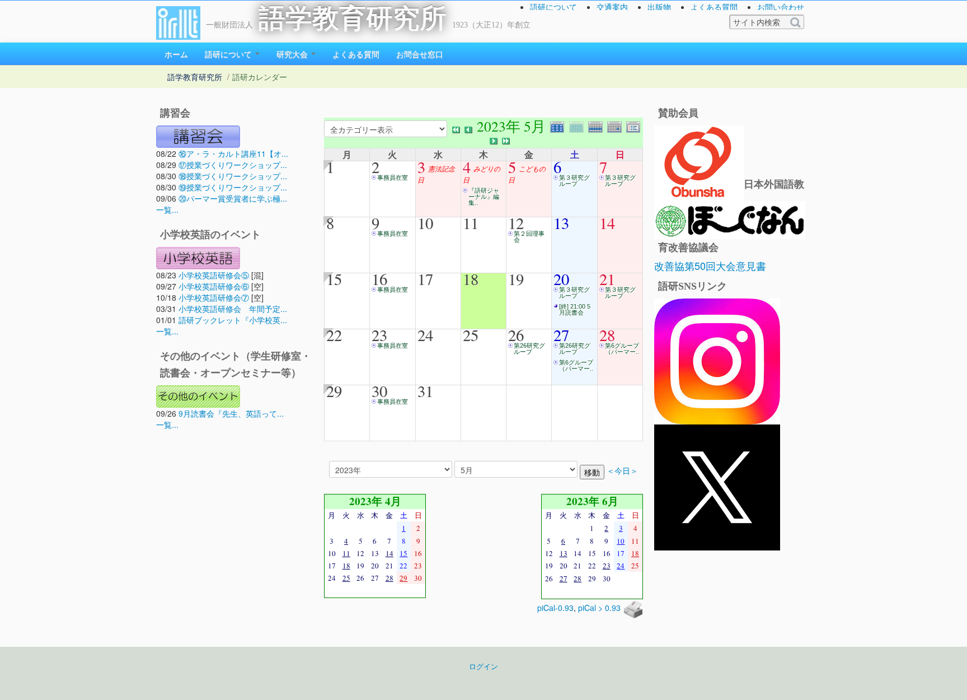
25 (470, 334)
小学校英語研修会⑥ (214, 286)
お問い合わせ (780, 6)
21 (607, 278)
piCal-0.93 (555, 607)
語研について (553, 6)
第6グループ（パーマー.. (576, 365)
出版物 (659, 6)
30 (379, 390)
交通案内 (612, 6)
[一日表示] (616, 126)
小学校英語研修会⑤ (214, 275)
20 (561, 278)
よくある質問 (714, 6)
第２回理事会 (529, 236)
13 (561, 222)
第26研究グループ (529, 348)
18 (470, 278)
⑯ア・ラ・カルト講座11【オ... (233, 153)
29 (334, 390)
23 (379, 334)
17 (425, 278)
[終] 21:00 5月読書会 (574, 309)
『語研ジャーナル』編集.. (483, 196)
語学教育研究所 (353, 18)
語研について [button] (229, 53)
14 (607, 222)
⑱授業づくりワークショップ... (233, 175)
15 (334, 278)
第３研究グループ (574, 180)
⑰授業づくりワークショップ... (233, 164)
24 (425, 334)
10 (425, 222)
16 (379, 278)
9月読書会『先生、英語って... (231, 413)
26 (516, 334)
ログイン (483, 666)
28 (607, 334)
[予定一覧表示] (634, 126)
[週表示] (597, 126)
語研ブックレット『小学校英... (233, 319)
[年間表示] (559, 126)
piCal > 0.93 (599, 607)
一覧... (167, 209)
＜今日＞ (622, 470)
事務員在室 (392, 177)
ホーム (176, 53)
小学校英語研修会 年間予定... (233, 308)
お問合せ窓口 (419, 53)
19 (516, 278)
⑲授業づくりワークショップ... (233, 187)
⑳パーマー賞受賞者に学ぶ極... (233, 198)
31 (425, 390)
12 (516, 222)
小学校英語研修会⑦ (214, 297)
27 (561, 334)
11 (470, 222)
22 (334, 334)
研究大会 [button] (293, 53)
